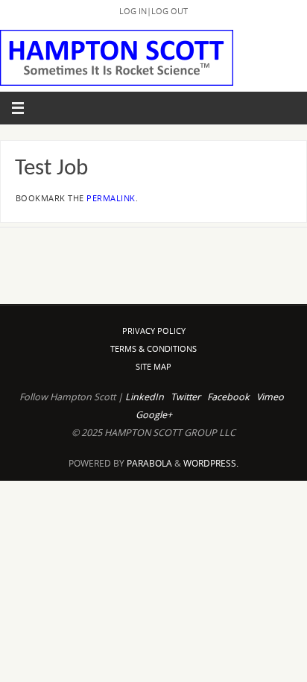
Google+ (154, 414)
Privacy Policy (154, 330)
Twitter (185, 397)
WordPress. (210, 463)
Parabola (149, 463)
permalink (111, 198)
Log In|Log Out (153, 10)
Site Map (153, 366)
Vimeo (270, 397)
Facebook (228, 397)
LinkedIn (144, 397)
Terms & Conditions (153, 348)
